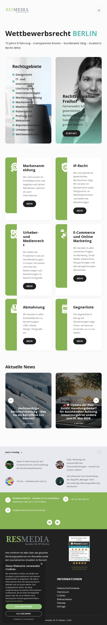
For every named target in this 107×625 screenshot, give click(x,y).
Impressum (63, 591)
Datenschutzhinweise (68, 588)
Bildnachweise (64, 599)
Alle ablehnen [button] (23, 613)
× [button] (41, 564)
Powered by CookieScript (23, 619)
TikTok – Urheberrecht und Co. (31, 481)
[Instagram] (57, 522)
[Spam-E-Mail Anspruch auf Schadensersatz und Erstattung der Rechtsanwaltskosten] (9, 465)
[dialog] (24, 591)
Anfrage (61, 606)
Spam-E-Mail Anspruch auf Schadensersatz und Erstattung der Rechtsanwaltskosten (32, 465)
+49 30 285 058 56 (79, 499)
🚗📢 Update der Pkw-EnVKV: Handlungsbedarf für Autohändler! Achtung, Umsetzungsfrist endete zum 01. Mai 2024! (78, 411)
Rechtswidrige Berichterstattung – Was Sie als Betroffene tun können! (28, 413)
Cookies (61, 595)
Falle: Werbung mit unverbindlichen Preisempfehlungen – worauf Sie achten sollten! (83, 464)
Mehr (29, 203)
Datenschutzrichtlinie (14, 601)
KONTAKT (71, 133)
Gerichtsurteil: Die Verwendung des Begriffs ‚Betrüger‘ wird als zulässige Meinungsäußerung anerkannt (83, 481)
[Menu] (99, 10)
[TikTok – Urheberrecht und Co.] (9, 481)
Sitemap (61, 602)
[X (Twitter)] (49, 522)
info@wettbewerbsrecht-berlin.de (29, 510)
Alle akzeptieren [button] (23, 606)
